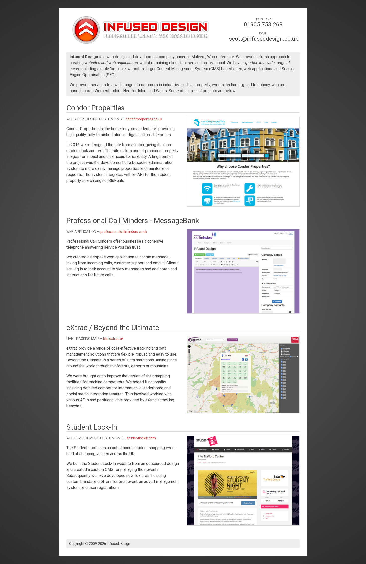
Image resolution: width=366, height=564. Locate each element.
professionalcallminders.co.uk (123, 232)
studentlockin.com (141, 438)
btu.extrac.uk (113, 339)
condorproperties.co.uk (144, 119)
